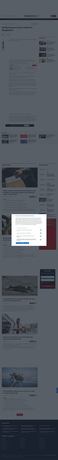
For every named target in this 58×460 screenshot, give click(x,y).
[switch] (40, 230)
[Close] (45, 216)
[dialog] (29, 230)
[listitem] (29, 228)
